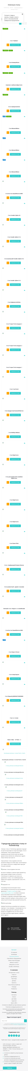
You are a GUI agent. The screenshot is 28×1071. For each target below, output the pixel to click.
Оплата (14, 997)
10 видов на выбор (11, 891)
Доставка (14, 999)
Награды (14, 986)
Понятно (9, 1068)
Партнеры (14, 978)
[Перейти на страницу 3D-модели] (24, 29)
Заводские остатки (14, 964)
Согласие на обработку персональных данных (14, 1005)
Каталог (14, 950)
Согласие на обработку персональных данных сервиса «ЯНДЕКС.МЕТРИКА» (14, 1013)
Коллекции (14, 954)
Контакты (14, 994)
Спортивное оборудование (14, 958)
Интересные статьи (14, 972)
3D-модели (14, 952)
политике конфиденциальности (19, 1024)
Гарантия (14, 1001)
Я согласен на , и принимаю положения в (15, 1024)
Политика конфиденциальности (14, 1007)
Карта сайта (14, 1003)
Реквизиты (14, 988)
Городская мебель (14, 956)
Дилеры (14, 980)
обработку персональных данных (17, 1023)
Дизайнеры (14, 976)
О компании (14, 970)
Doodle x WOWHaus (14, 966)
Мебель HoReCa (14, 962)
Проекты (14, 982)
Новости (14, 974)
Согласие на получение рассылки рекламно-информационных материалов (14, 1009)
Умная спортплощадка (14, 960)
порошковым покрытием (7, 893)
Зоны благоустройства (14, 984)
